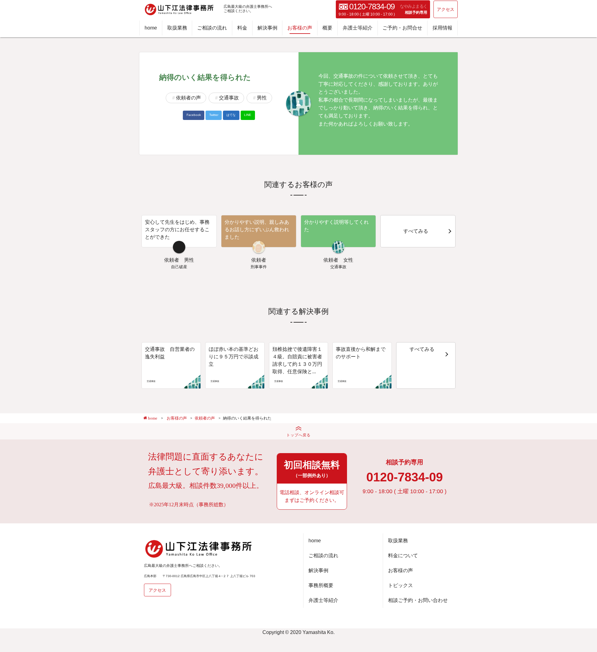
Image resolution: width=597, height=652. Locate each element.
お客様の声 (299, 27)
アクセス (445, 9)
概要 (327, 27)
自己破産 (179, 266)
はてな (231, 115)
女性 (348, 260)
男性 (262, 97)
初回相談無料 (312, 469)
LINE (247, 115)
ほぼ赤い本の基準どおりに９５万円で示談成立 (233, 357)
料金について (403, 555)
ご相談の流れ (212, 27)
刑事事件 (259, 266)
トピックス (400, 585)
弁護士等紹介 (358, 27)
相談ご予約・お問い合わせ (418, 600)
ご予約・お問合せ (402, 27)
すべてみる (415, 231)
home (151, 27)
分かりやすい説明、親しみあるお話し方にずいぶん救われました (256, 229)
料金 (242, 27)
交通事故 (229, 97)
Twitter (213, 115)
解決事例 (267, 27)
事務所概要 (320, 585)
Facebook (194, 115)
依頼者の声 (188, 97)
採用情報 (442, 27)
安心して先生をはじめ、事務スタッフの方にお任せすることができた (177, 229)
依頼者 (171, 260)
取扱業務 (177, 27)
